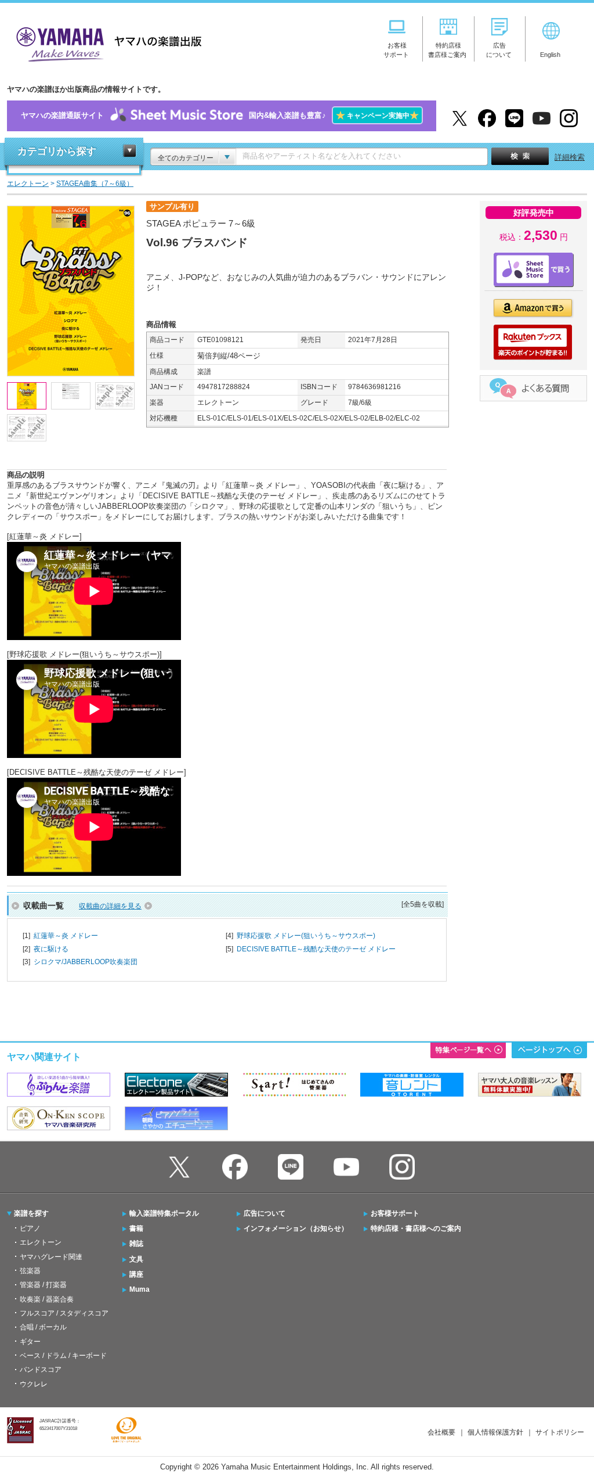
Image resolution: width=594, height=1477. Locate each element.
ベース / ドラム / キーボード (63, 1356)
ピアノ (30, 1228)
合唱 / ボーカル (43, 1327)
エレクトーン (40, 1242)
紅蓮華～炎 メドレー (66, 936)
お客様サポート (395, 1213)
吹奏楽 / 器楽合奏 (47, 1299)
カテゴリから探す (56, 151)
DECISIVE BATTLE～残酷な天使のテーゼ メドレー (316, 949)
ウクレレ (34, 1384)
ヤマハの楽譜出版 (105, 43)
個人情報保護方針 (495, 1432)
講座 (136, 1274)
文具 (136, 1259)
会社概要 (441, 1432)
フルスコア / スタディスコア (64, 1313)
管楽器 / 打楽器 (43, 1285)
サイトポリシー (559, 1432)
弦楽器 (30, 1271)
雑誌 (136, 1243)
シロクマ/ (85, 962)
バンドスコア (40, 1369)
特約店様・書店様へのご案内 (416, 1228)
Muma (139, 1289)
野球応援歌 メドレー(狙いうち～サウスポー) (306, 936)
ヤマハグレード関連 (51, 1257)
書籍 (136, 1228)
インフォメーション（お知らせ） (296, 1228)
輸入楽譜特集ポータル (164, 1213)
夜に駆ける (51, 949)
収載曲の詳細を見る (110, 906)
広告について (264, 1213)
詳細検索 (570, 157)
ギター (30, 1342)
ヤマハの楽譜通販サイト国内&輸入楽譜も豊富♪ (220, 115)
